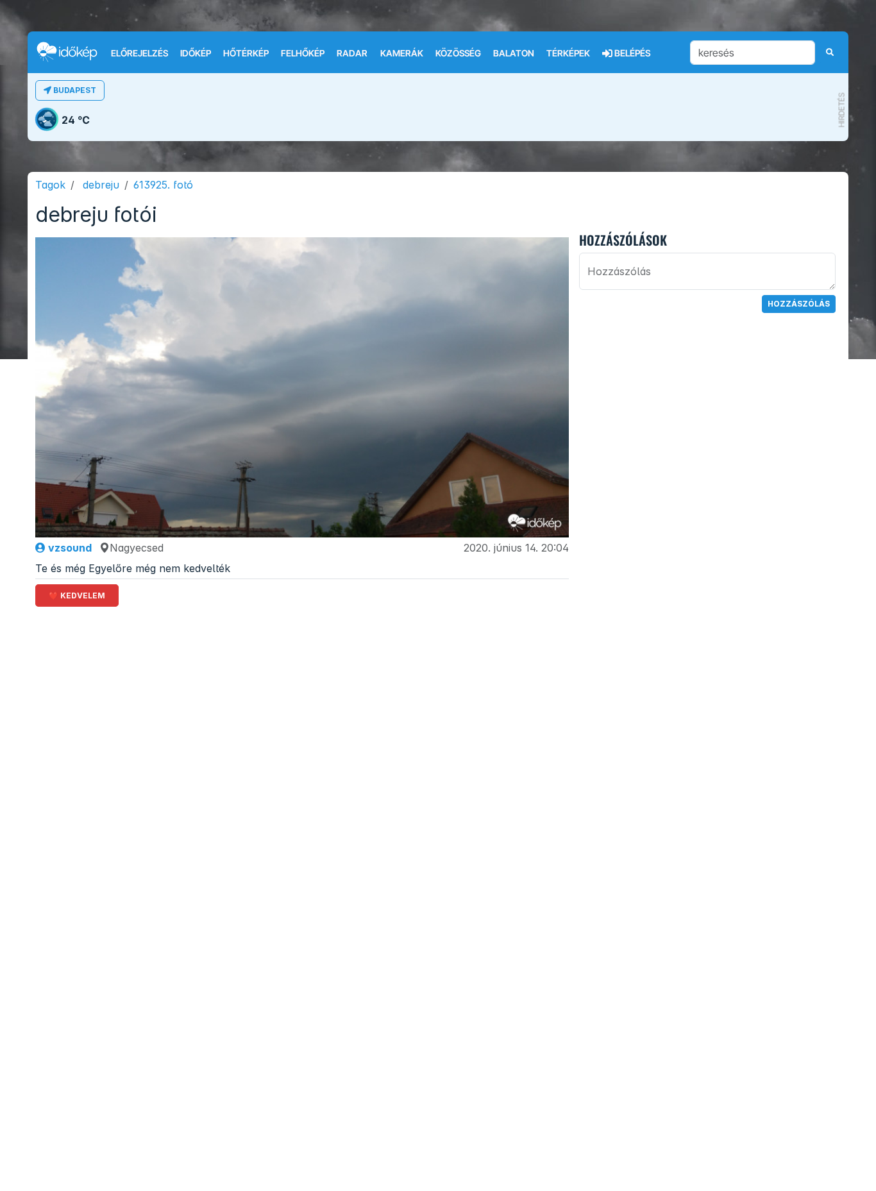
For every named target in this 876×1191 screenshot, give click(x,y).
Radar (352, 53)
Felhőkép (302, 53)
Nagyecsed (137, 547)
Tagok (50, 184)
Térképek (568, 53)
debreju (101, 184)
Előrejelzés (139, 53)
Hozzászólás (799, 303)
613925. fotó (163, 184)
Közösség (458, 53)
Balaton (513, 53)
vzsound (69, 547)
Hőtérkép (246, 53)
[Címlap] (72, 51)
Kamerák (401, 53)
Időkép (195, 53)
